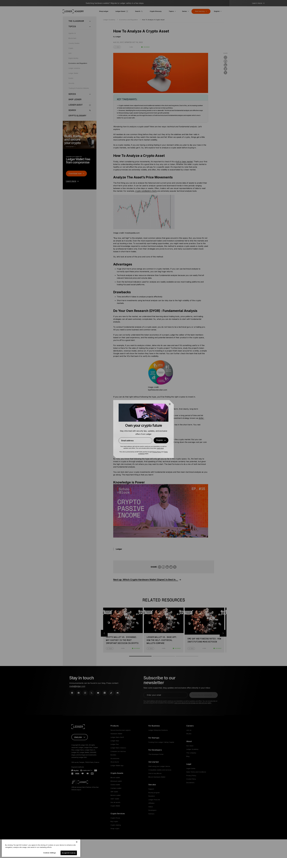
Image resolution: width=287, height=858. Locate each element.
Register (159, 440)
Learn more (160, 448)
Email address (127, 440)
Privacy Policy (156, 452)
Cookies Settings (49, 853)
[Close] (76, 841)
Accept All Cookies (69, 853)
